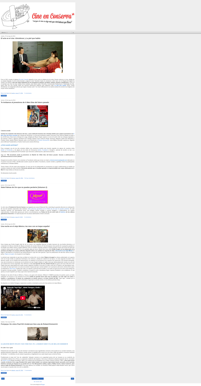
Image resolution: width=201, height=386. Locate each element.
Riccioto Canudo (23, 79)
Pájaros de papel (9, 254)
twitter (3, 150)
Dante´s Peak (6, 360)
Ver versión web (38, 381)
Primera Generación (43, 140)
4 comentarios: (27, 217)
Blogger (43, 384)
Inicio (38, 378)
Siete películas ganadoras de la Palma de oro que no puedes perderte (48, 208)
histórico (63, 212)
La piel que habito (60, 85)
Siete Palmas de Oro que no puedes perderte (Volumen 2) (24, 187)
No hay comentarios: (29, 178)
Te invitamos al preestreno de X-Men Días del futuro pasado (25, 102)
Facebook (9, 150)
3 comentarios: (28, 93)
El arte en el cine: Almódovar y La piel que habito (20, 38)
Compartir (4, 95)
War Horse (13, 268)
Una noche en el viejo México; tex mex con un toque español (25, 226)
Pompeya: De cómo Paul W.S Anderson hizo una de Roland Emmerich (29, 324)
